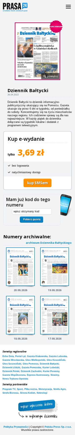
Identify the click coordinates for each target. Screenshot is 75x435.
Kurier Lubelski (50, 367)
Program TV (8, 389)
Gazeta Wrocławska (13, 360)
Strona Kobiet (27, 393)
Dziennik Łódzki (11, 367)
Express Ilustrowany (38, 375)
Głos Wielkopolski (35, 360)
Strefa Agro (59, 389)
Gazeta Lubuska (58, 356)
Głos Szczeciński (11, 363)
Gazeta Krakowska (37, 356)
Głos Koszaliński (56, 360)
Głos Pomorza (30, 363)
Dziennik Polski (10, 371)
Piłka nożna (30, 389)
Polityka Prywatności (16, 426)
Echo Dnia (8, 356)
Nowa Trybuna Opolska (15, 378)
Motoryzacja (45, 389)
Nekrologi (42, 393)
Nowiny (55, 375)
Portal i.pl (20, 356)
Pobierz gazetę (32, 219)
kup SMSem (37, 182)
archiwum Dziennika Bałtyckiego (49, 242)
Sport (20, 389)
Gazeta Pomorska (31, 367)
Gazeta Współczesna (13, 375)
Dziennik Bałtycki (49, 363)
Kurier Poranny (51, 371)
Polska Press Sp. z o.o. (58, 426)
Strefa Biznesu (10, 393)
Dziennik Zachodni (31, 371)
